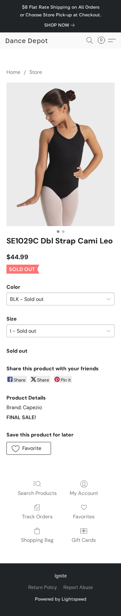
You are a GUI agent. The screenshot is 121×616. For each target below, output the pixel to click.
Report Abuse (78, 587)
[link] (60, 25)
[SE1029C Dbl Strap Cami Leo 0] (60, 154)
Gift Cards (84, 540)
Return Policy (42, 587)
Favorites (84, 516)
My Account (84, 493)
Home (13, 72)
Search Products (37, 493)
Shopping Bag (37, 540)
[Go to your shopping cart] (103, 40)
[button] (26, 40)
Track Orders (37, 516)
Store (35, 72)
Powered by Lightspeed (60, 599)
